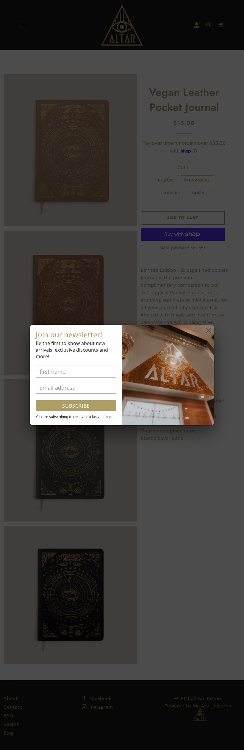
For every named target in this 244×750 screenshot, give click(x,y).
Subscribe (76, 406)
